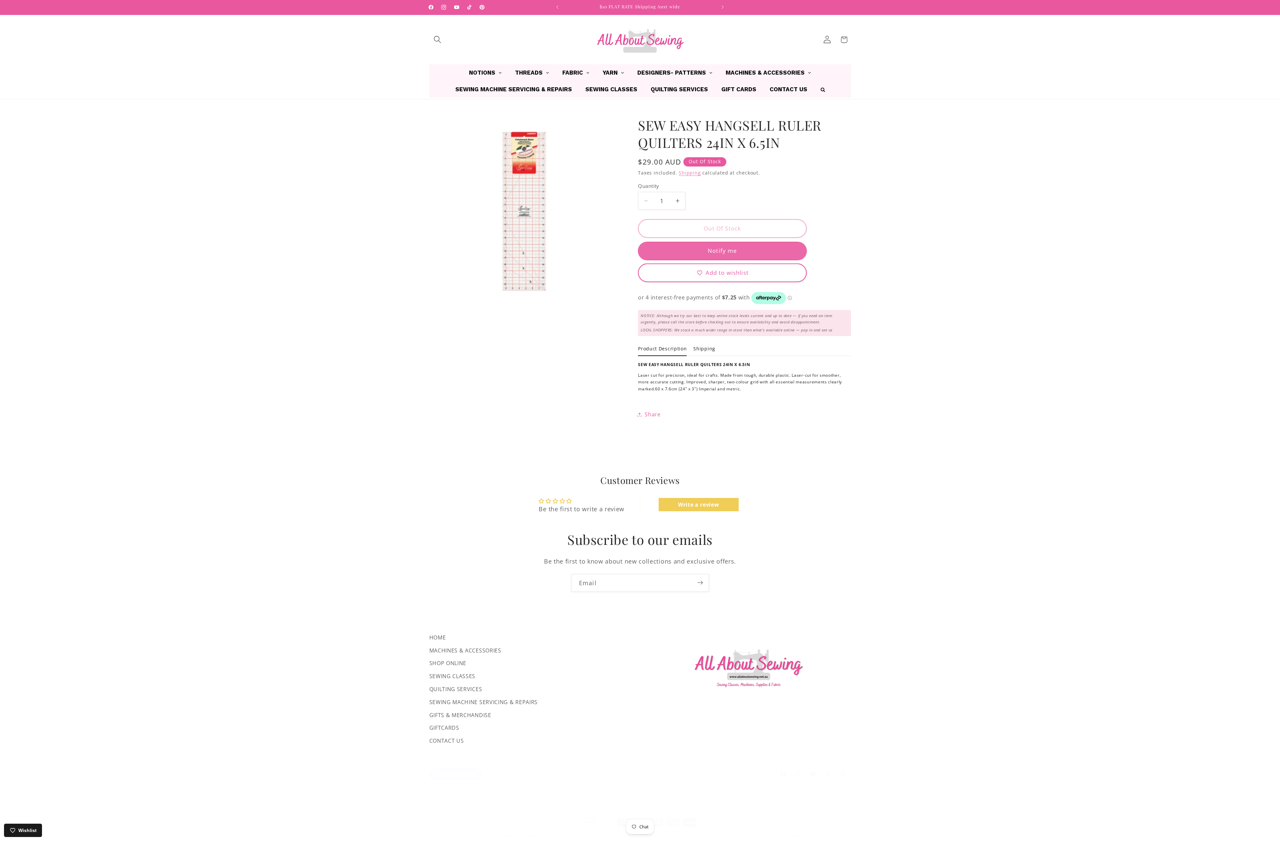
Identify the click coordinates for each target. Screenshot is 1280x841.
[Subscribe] (700, 583)
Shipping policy (704, 836)
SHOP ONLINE (448, 663)
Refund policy (581, 836)
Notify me (722, 250)
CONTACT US (446, 740)
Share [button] (652, 414)
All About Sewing (493, 836)
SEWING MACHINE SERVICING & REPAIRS (483, 701)
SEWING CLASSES (452, 676)
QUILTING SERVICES (455, 689)
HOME (437, 637)
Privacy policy (619, 836)
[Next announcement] (722, 7)
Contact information (751, 836)
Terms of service (660, 836)
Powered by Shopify (536, 836)
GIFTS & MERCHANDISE (460, 714)
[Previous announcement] (557, 7)
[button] (437, 39)
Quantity (648, 185)
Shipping (690, 173)
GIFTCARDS (444, 727)
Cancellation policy (802, 836)
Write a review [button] (698, 505)
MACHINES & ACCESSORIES (465, 650)
